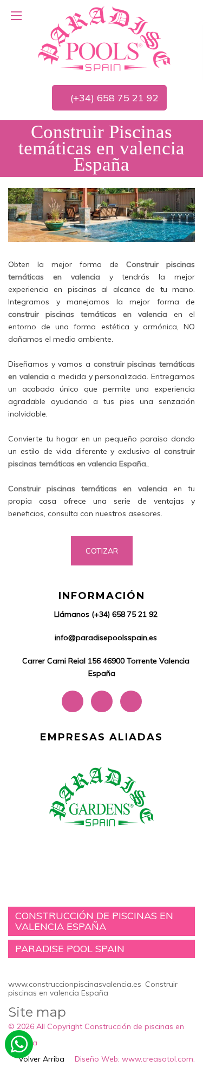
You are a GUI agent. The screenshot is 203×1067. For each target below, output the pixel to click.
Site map (37, 1012)
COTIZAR (102, 551)
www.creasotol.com (157, 1059)
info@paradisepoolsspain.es (106, 637)
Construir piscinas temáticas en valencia (87, 488)
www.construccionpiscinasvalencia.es (74, 984)
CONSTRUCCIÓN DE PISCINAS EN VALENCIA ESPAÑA (94, 921)
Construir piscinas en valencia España (93, 988)
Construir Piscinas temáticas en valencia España (101, 148)
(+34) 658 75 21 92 (113, 98)
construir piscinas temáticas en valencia (87, 314)
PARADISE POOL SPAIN (70, 948)
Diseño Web (96, 1059)
